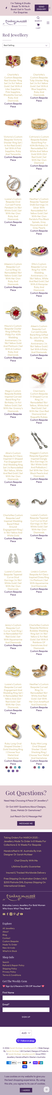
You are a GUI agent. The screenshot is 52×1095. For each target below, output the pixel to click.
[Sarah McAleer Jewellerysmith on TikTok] (18, 914)
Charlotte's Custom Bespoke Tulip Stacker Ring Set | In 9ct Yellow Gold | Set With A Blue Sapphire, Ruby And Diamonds (39, 84)
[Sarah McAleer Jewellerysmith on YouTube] (21, 914)
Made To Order (10, 944)
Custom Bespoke (11, 941)
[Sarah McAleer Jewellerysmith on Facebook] (7, 914)
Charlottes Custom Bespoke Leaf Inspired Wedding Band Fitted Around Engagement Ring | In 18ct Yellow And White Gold (13, 525)
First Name (8, 992)
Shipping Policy (10, 968)
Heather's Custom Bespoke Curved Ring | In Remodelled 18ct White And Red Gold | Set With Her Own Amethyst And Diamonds (39, 694)
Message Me (26, 823)
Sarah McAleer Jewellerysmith (23, 1048)
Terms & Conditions (12, 975)
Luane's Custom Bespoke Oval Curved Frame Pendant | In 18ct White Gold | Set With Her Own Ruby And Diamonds (13, 209)
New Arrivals (9, 947)
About (5, 931)
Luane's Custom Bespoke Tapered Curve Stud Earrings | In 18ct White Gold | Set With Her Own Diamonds (13, 580)
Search (6, 962)
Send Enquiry (41, 7)
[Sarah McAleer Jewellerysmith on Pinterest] (14, 914)
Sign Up (26, 1017)
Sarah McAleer (13, 1051)
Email (6, 1004)
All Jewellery (9, 928)
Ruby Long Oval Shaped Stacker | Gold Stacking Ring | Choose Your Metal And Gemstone (13, 751)
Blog (5, 934)
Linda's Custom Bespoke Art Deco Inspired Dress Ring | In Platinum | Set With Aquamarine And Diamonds (39, 579)
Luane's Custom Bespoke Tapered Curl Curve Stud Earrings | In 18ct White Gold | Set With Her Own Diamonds (39, 523)
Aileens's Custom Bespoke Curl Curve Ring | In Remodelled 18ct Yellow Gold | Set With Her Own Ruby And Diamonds (13, 274)
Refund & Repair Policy (13, 965)
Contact (6, 938)
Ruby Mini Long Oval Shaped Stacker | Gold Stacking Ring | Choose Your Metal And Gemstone (39, 751)
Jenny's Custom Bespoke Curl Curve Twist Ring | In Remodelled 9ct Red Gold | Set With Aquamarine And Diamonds (13, 633)
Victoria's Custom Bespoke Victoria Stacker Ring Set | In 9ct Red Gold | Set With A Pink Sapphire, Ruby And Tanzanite (13, 145)
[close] (49, 8)
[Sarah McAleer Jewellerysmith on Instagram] (11, 914)
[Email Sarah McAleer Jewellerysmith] (4, 914)
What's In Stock (10, 951)
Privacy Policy (9, 971)
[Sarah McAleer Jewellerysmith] (16, 22)
